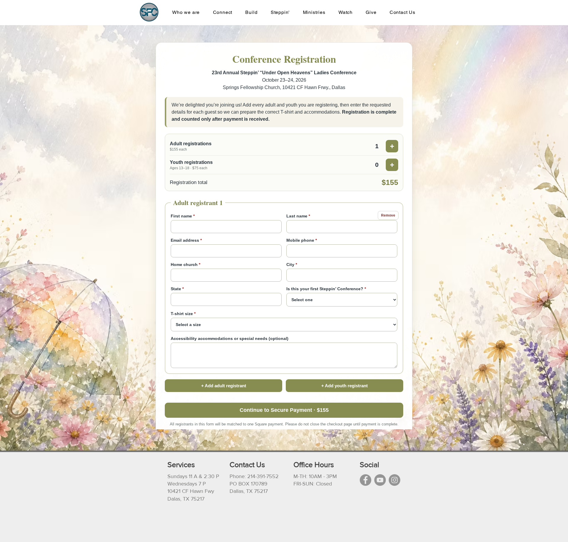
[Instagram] (394, 480)
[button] (313, 12)
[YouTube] (380, 480)
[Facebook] (365, 480)
